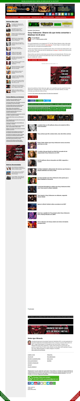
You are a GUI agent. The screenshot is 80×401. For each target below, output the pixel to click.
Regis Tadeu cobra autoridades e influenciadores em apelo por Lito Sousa (14, 109)
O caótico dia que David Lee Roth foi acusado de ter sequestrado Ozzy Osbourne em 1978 (52, 152)
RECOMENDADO (51, 356)
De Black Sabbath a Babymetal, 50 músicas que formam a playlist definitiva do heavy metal (54, 169)
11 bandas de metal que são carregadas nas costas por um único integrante (18, 25)
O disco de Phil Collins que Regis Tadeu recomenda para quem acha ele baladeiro (14, 141)
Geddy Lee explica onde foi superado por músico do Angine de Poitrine (18, 90)
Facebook (68, 107)
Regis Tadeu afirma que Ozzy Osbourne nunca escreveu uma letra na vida (54, 143)
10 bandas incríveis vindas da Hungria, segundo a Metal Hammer (14, 112)
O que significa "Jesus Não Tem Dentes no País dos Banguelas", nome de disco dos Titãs (18, 177)
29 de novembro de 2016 (42, 39)
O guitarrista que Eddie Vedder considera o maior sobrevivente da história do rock (18, 76)
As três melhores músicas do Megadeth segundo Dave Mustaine (17, 72)
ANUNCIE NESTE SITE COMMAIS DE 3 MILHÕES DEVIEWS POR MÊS (75, 396)
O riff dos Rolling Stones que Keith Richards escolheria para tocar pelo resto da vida (15, 106)
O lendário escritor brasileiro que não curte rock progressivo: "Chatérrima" (18, 58)
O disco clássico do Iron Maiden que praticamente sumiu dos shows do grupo (18, 172)
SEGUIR (50, 5)
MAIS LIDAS (50, 358)
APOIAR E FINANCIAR (33, 362)
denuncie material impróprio (59, 373)
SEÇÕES (48, 17)
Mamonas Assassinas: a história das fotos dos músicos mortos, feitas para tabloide (18, 67)
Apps (64, 110)
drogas (55, 50)
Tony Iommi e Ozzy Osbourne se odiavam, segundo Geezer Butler (52, 196)
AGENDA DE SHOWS (25, 17)
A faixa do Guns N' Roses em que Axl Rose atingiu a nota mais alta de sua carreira (18, 34)
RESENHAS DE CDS (37, 17)
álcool (60, 50)
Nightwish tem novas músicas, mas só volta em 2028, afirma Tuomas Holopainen (18, 39)
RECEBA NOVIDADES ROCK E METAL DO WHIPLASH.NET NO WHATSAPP (40, 1)
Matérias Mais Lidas (12, 21)
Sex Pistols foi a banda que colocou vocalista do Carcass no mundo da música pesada (15, 135)
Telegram (60, 107)
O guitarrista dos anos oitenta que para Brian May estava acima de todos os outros (15, 138)
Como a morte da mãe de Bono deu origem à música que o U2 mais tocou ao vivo (18, 81)
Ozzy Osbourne (36, 30)
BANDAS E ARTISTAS (61, 17)
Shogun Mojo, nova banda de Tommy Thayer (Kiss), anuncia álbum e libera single (15, 126)
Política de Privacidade (43, 374)
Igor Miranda (36, 37)
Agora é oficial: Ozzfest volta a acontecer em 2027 (52, 204)
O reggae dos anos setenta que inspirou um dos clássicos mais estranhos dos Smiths (15, 132)
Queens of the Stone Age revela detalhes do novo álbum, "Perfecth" (15, 123)
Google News (52, 110)
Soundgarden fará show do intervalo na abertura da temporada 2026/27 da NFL (17, 29)
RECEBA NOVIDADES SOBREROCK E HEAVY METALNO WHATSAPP (4, 396)
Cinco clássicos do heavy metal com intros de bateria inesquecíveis (53, 222)
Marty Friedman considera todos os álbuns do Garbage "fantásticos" (18, 62)
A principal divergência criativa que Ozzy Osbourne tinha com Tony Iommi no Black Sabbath (54, 187)
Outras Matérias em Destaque (15, 97)
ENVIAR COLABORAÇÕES (28, 5)
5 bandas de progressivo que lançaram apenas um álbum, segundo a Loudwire (15, 114)
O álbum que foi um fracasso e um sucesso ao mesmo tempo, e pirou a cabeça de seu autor (18, 86)
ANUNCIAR (17, 5)
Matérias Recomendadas (13, 164)
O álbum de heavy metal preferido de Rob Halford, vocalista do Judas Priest (17, 53)
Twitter (38, 110)
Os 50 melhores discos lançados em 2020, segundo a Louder (53, 161)
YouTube (44, 110)
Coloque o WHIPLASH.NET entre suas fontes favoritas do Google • (58, 104)
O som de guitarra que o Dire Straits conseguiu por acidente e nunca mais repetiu (15, 103)
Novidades (30, 30)
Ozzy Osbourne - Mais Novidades (37, 60)
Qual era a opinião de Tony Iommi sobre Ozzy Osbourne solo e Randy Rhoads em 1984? (54, 213)
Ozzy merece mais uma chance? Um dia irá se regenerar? (45, 93)
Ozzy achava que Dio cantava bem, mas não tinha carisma (54, 133)
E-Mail (59, 110)
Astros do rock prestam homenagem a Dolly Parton (17, 48)
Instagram (31, 110)
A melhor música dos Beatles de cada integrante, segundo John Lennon (13, 100)
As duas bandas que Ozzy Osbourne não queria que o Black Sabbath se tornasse (53, 178)
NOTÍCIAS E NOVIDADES (12, 17)
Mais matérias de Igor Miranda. (38, 350)
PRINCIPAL (49, 354)
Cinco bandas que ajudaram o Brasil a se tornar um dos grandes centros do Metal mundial (18, 168)
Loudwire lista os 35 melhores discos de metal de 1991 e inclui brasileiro (18, 43)
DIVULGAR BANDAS (42, 5)
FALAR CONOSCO (58, 5)
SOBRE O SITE (9, 5)
